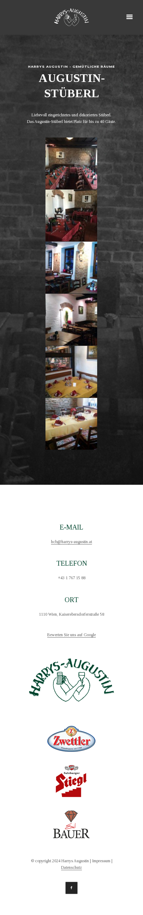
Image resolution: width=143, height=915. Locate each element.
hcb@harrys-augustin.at (71, 542)
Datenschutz (71, 867)
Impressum (101, 861)
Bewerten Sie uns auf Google (71, 635)
